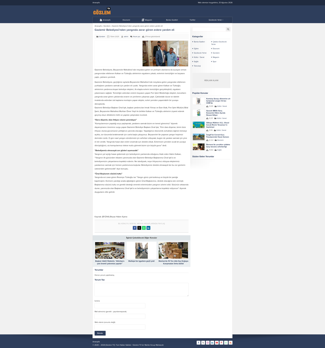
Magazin (216, 57)
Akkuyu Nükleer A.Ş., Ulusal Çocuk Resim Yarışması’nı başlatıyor (217, 125)
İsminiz (97, 301)
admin (126, 37)
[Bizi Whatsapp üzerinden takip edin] (226, 343)
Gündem (106, 26)
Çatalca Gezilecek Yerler (219, 43)
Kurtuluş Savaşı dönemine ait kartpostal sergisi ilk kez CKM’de (218, 101)
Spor (214, 61)
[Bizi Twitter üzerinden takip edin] (203, 343)
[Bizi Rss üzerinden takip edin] (230, 343)
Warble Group (149, 345)
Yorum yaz (136, 37)
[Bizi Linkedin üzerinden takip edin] (212, 343)
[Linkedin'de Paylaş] (148, 228)
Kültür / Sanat (199, 57)
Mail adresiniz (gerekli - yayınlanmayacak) (110, 312)
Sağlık (196, 61)
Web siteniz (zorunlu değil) (105, 322)
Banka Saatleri (199, 42)
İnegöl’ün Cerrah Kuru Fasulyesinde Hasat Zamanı (217, 136)
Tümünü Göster (225, 166)
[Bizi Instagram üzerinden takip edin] (208, 343)
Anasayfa (98, 26)
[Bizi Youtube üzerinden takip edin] (217, 343)
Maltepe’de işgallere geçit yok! (141, 261)
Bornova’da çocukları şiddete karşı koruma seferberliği (218, 145)
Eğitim (196, 49)
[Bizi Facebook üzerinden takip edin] (198, 343)
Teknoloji (197, 66)
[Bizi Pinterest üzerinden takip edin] (221, 343)
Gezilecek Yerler (200, 53)
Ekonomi (216, 49)
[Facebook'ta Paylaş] (135, 228)
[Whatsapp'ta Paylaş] (144, 228)
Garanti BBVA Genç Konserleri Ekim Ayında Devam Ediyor (215, 113)
